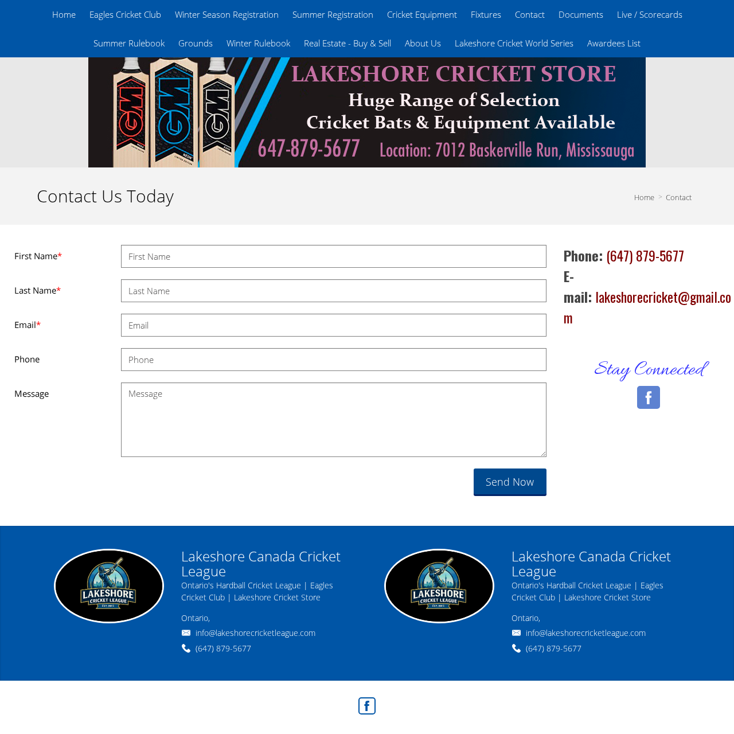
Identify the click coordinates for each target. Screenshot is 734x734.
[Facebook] (367, 706)
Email (27, 324)
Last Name (37, 290)
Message (31, 393)
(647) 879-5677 (223, 648)
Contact (679, 197)
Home (644, 197)
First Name (38, 255)
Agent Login (668, 702)
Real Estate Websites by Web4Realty (572, 702)
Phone (27, 359)
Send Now (510, 482)
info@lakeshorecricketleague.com (255, 632)
